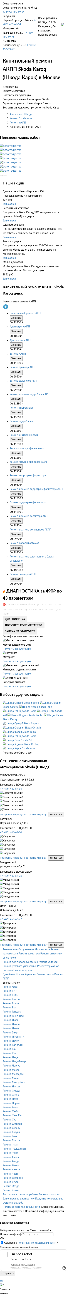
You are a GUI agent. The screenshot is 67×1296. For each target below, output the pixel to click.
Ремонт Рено (10, 1107)
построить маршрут (11, 814)
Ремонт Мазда (11, 1070)
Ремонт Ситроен (12, 1124)
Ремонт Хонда (11, 1161)
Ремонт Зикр (10, 1032)
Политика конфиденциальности (21, 1207)
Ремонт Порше (11, 1103)
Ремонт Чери (10, 1174)
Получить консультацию (17, 649)
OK (2, 1281)
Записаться (9, 204)
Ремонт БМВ (10, 995)
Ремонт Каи (9, 1049)
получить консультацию (23, 625)
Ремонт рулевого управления (19, 966)
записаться (56, 814)
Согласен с (30, 1243)
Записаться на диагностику (18, 1199)
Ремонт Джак (10, 1020)
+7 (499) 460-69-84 (13, 12)
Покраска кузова (23, 970)
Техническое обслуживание (18, 949)
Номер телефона (10, 1234)
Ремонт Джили (11, 1024)
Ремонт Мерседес (13, 1074)
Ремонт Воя (9, 1007)
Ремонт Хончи (11, 1165)
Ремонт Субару (11, 1128)
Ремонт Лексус (11, 1066)
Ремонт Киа (9, 1053)
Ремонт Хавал (11, 1157)
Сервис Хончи (11, 1190)
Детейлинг (9, 974)
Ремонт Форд (10, 1153)
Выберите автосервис (12, 1230)
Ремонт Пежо (10, 1099)
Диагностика (42, 949)
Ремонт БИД (10, 991)
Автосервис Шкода (21, 114)
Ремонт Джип (11, 1028)
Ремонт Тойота (11, 1140)
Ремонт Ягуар (11, 1182)
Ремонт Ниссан (12, 1086)
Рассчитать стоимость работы (20, 1194)
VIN (2, 1238)
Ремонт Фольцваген (14, 1149)
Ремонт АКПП (18, 123)
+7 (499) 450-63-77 (11, 919)
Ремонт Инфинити (13, 1037)
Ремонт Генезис (12, 1012)
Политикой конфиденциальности (37, 1243)
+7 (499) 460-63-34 (11, 832)
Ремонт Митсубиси (14, 1082)
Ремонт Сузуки (11, 1132)
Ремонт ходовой (48, 962)
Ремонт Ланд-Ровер (14, 1061)
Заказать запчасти (49, 1194)
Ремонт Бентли (11, 999)
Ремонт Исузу (11, 1041)
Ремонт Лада (10, 1057)
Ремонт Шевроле (13, 1178)
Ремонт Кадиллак (13, 1045)
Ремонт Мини (11, 1078)
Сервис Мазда (11, 1186)
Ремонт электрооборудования (20, 962)
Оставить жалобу (13, 1203)
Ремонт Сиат (10, 1120)
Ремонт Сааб (10, 1111)
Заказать (16, 318)
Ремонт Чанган (11, 1169)
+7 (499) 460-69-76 (11, 876)
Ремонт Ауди (10, 987)
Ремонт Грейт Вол (13, 1016)
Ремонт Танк (10, 1136)
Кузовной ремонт (26, 974)
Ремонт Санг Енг (12, 1115)
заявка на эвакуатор (20, 631)
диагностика (15, 619)
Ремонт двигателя (29, 953)
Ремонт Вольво (11, 1003)
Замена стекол (45, 974)
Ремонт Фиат (10, 1145)
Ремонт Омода (11, 1091)
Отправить (7, 1273)
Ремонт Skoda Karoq (21, 118)
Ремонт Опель (11, 1095)
